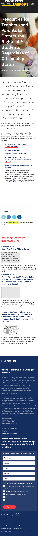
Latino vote (8, 500)
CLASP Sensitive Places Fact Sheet (17, 165)
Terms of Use (18, 528)
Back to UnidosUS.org (9, 9)
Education (8, 497)
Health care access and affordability (15, 494)
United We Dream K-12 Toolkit (15, 154)
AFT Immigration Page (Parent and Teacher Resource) (17, 145)
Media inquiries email (8, 434)
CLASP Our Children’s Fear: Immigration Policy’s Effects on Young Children (19, 159)
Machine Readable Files (8, 530)
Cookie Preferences (25, 530)
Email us (4, 431)
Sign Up (9, 507)
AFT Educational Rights (13, 150)
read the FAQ (11, 182)
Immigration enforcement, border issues (17, 491)
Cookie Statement (7, 531)
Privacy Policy (6, 528)
